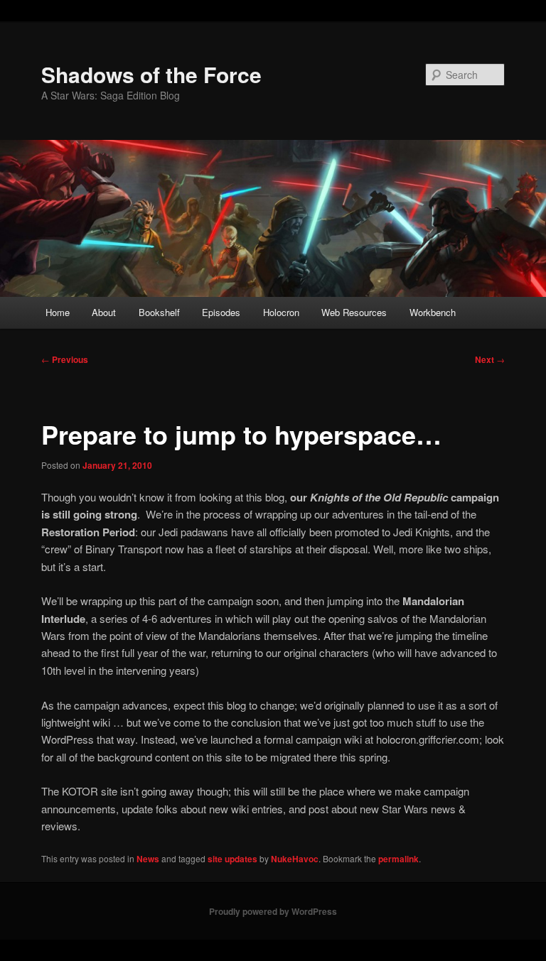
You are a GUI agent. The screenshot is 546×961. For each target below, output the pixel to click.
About (104, 312)
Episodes (221, 312)
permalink (398, 858)
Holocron (281, 312)
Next (490, 359)
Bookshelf (159, 312)
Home (58, 312)
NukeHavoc (294, 858)
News (147, 858)
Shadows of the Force (151, 74)
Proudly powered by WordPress (273, 911)
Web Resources (354, 312)
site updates (232, 858)
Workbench (433, 312)
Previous (64, 359)
